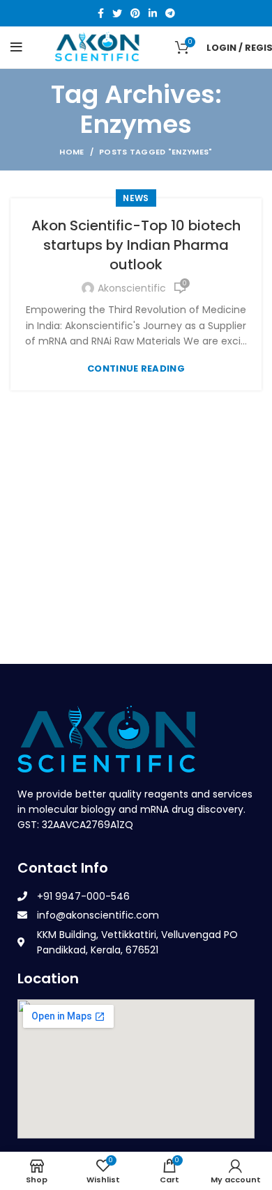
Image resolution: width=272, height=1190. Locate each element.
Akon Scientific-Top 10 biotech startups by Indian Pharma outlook (136, 245)
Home (71, 151)
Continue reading (136, 368)
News (136, 198)
